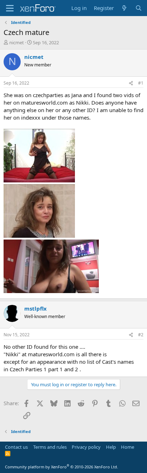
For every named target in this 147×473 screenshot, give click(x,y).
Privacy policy (86, 447)
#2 (140, 335)
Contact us (16, 447)
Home (127, 447)
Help (111, 447)
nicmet (16, 42)
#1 (140, 83)
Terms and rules (50, 447)
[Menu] (9, 8)
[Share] (131, 83)
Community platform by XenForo (61, 466)
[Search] (139, 8)
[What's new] (124, 8)
